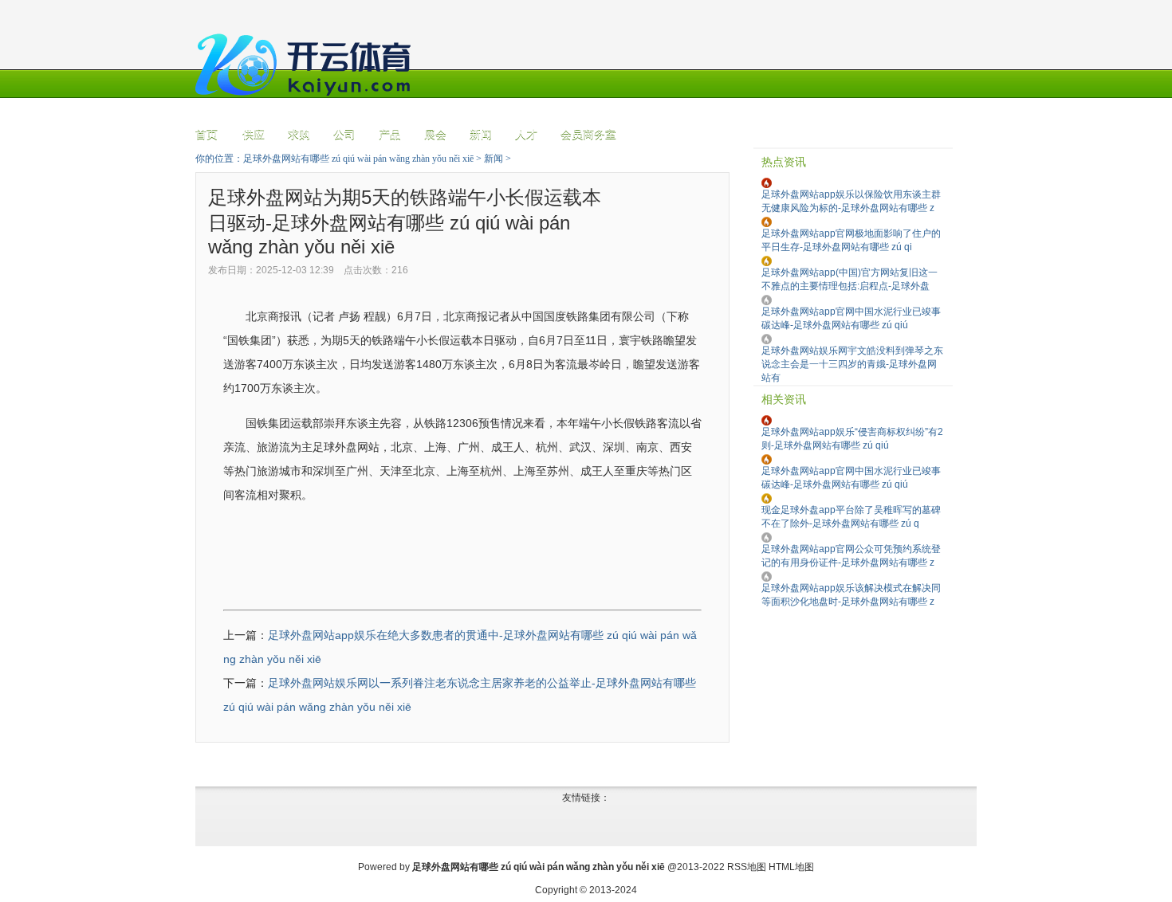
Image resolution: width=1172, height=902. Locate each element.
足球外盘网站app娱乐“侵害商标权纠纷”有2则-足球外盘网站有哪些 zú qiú (852, 438)
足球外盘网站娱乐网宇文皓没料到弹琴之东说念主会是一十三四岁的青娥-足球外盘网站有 (852, 364)
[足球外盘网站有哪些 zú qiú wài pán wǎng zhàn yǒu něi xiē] (307, 105)
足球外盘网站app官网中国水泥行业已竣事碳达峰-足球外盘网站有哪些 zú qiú (851, 318)
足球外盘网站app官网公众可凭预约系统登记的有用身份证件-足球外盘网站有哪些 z (851, 555)
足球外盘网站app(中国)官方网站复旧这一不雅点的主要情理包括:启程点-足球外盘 (849, 279)
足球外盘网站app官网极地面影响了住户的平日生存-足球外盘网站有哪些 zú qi (851, 240)
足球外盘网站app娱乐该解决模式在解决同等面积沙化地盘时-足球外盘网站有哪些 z (851, 594)
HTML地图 (791, 867)
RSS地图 (746, 867)
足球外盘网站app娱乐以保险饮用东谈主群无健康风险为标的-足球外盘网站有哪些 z (851, 201)
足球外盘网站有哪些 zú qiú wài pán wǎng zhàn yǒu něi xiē (358, 158)
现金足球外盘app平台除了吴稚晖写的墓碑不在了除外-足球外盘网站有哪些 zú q (851, 516)
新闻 (493, 158)
